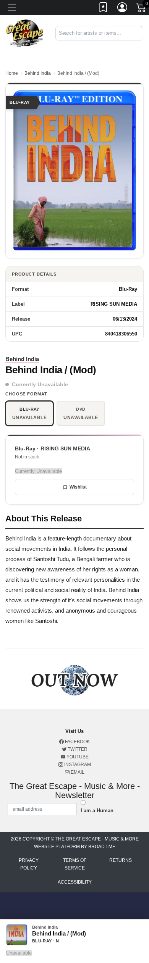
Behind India (37, 73)
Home (11, 73)
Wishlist (78, 487)
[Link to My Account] (122, 9)
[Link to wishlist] (103, 9)
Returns (120, 860)
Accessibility (75, 882)
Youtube (77, 757)
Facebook (77, 741)
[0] (141, 9)
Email (77, 772)
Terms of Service (74, 864)
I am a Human (97, 810)
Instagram (77, 764)
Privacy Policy (29, 864)
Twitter (76, 749)
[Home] (25, 32)
